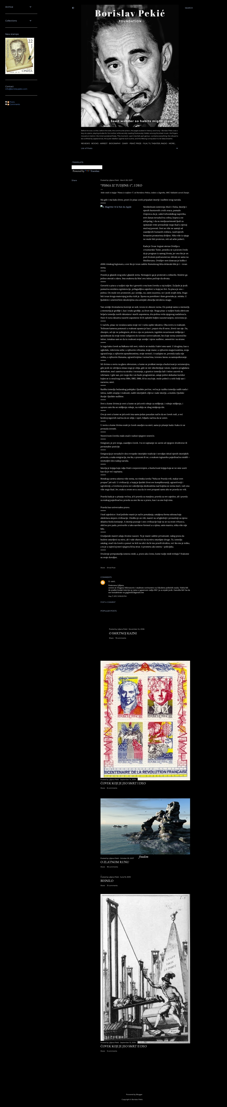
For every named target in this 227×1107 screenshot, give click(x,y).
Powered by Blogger (134, 1094)
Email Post (111, 568)
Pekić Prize (135, 143)
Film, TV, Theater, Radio (155, 143)
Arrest (103, 143)
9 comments (112, 1051)
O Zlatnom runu (114, 862)
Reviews (85, 143)
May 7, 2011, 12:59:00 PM (117, 596)
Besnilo (106, 881)
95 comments (112, 867)
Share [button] (74, 180)
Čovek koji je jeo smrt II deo (123, 1046)
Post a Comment (107, 602)
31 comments (112, 885)
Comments (14, 104)
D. (109, 581)
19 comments (120, 638)
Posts (12, 102)
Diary (125, 143)
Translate (94, 171)
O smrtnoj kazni (123, 633)
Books (95, 143)
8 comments (112, 788)
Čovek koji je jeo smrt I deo (123, 783)
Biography (115, 143)
